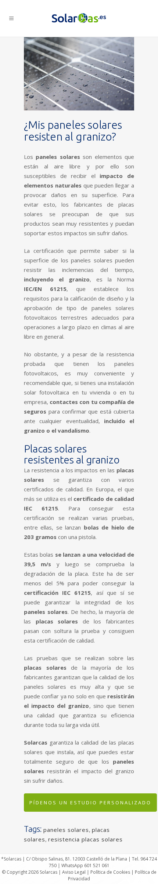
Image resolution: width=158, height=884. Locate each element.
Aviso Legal (74, 872)
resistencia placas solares (85, 839)
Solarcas (48, 872)
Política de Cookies (110, 872)
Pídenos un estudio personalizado (90, 802)
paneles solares (66, 829)
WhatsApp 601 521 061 (85, 865)
